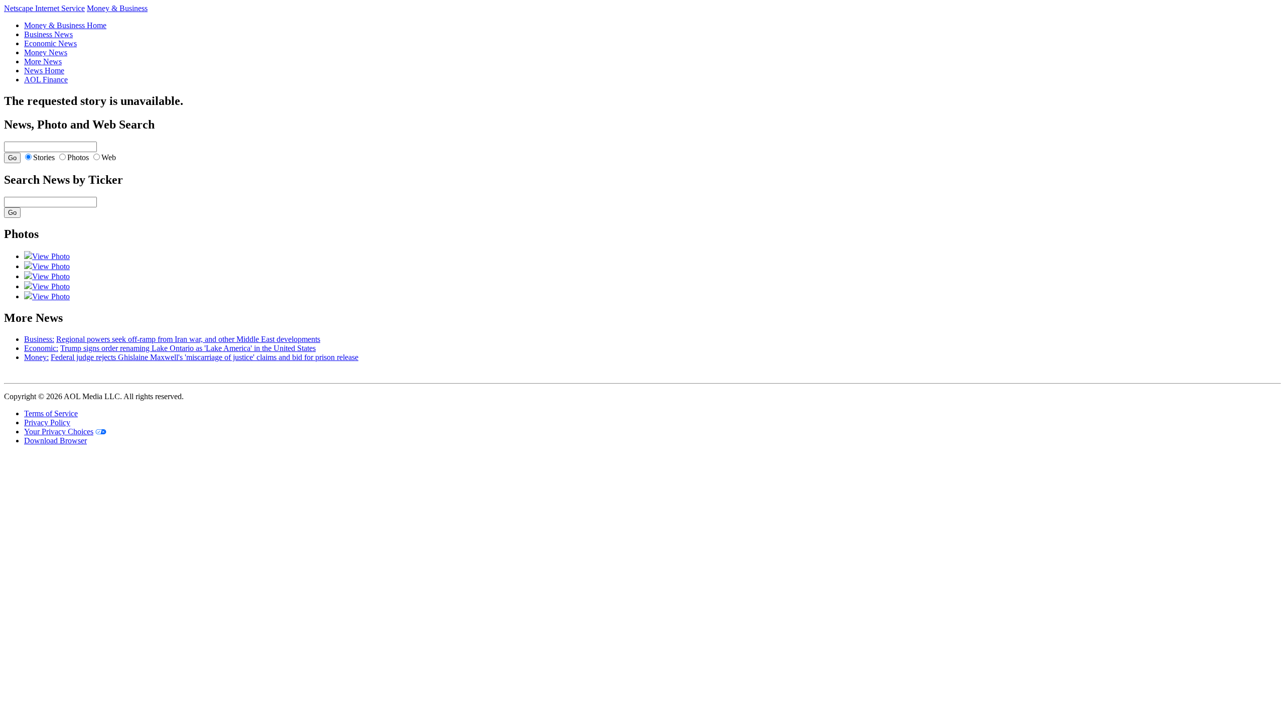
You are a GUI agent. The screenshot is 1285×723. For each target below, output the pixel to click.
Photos (78, 157)
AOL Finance (46, 79)
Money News (45, 52)
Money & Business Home (65, 25)
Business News (48, 34)
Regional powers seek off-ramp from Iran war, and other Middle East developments (188, 339)
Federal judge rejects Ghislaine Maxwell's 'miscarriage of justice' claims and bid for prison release (204, 357)
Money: (36, 357)
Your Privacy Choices (58, 431)
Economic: (41, 348)
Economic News (50, 43)
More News (43, 61)
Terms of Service (51, 413)
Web (108, 157)
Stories (44, 157)
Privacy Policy (47, 422)
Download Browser (55, 440)
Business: (39, 339)
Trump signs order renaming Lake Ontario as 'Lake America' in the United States (188, 348)
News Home (44, 70)
